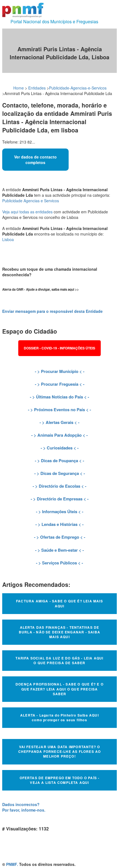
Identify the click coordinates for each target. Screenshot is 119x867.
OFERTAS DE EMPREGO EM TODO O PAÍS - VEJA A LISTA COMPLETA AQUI (60, 780)
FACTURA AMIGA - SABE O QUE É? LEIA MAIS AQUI (59, 603)
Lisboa (8, 239)
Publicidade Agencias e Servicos (30, 200)
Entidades (37, 88)
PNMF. (12, 864)
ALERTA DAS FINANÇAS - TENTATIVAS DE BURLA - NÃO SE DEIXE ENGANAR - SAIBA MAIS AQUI (59, 632)
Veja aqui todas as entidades (27, 211)
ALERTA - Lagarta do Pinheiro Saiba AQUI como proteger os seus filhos (59, 717)
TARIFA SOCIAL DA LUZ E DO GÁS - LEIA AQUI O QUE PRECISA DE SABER (59, 660)
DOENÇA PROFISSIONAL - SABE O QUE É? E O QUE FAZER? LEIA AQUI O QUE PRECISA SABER (59, 689)
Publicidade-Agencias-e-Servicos (78, 88)
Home (18, 88)
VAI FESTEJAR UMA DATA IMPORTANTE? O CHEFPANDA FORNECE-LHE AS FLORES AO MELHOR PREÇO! (59, 751)
